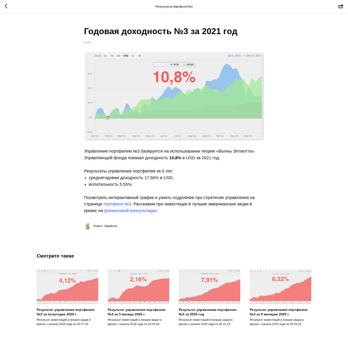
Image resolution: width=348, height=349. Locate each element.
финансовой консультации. (131, 210)
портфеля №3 (117, 204)
